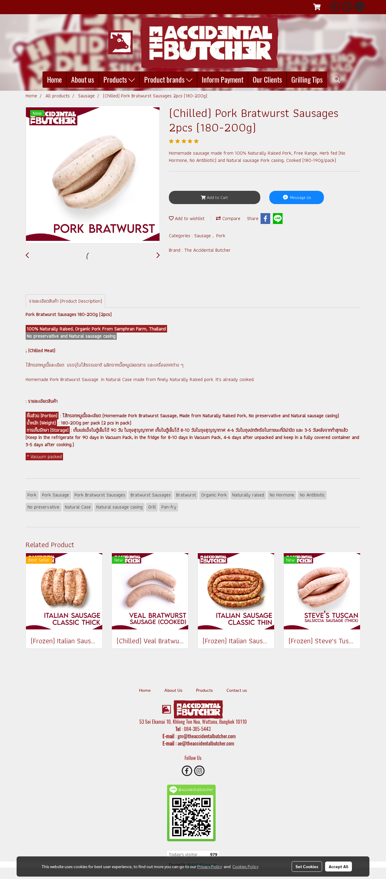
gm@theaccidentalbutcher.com (207, 736)
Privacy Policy (209, 866)
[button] (336, 79)
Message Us (300, 197)
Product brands (165, 79)
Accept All (338, 866)
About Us (173, 690)
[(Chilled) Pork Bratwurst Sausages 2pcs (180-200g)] (93, 175)
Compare (230, 218)
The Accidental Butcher (207, 250)
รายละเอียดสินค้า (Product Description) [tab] (65, 301)
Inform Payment (222, 79)
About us (82, 79)
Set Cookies (307, 866)
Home (54, 79)
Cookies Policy (245, 866)
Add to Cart (217, 197)
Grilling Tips (307, 79)
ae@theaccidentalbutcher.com (206, 743)
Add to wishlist (189, 218)
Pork (220, 235)
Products (115, 79)
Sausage (203, 235)
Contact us (236, 690)
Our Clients (267, 79)
